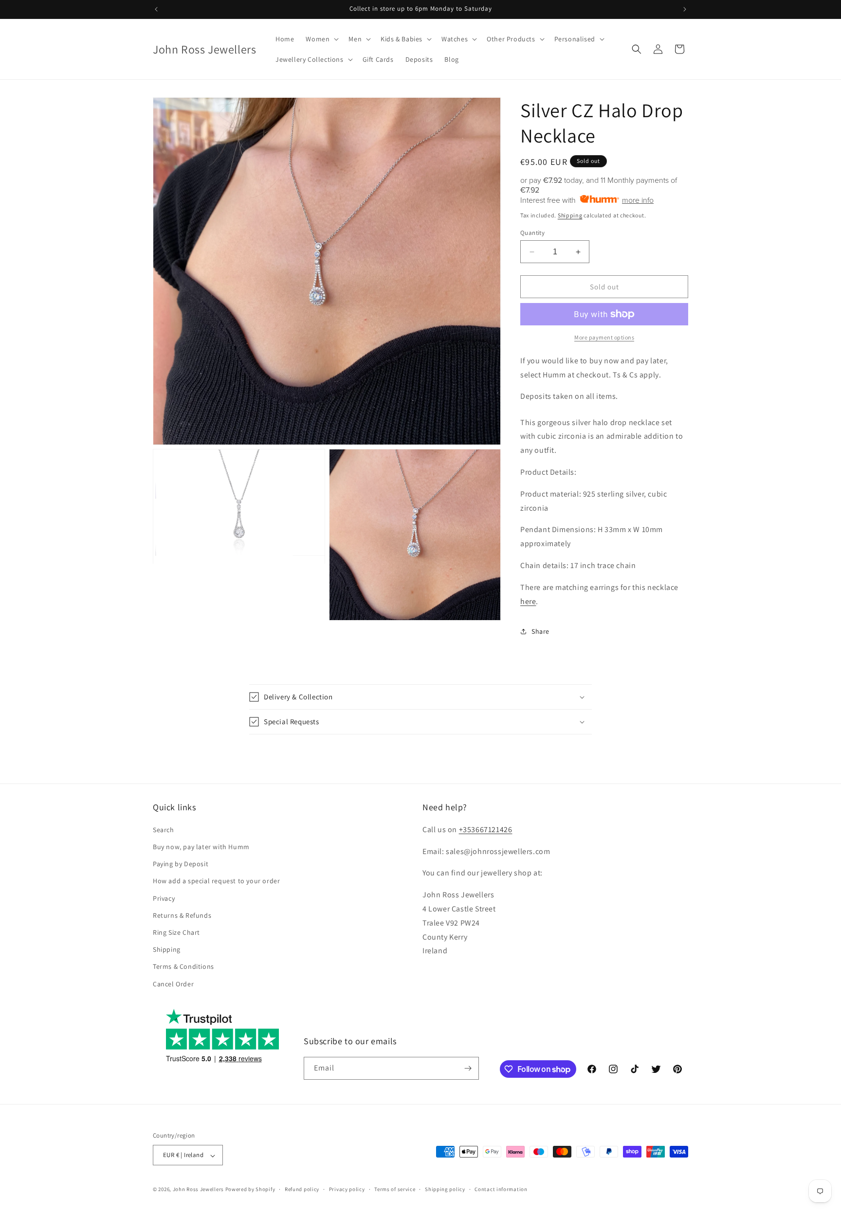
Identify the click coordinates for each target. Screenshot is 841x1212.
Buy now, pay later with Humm (201, 846)
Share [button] (540, 631)
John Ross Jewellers (198, 1189)
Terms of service (394, 1189)
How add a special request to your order (216, 880)
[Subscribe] (467, 1068)
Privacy (164, 897)
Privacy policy (347, 1189)
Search (163, 829)
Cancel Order (173, 983)
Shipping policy (445, 1189)
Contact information (501, 1189)
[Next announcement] (684, 9)
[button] (321, 39)
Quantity (532, 233)
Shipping (570, 215)
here (528, 601)
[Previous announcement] (156, 9)
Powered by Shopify (250, 1189)
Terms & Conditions (183, 966)
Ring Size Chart (176, 931)
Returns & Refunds (182, 914)
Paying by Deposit (180, 863)
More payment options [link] (604, 337)
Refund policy (302, 1189)
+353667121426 (485, 829)
